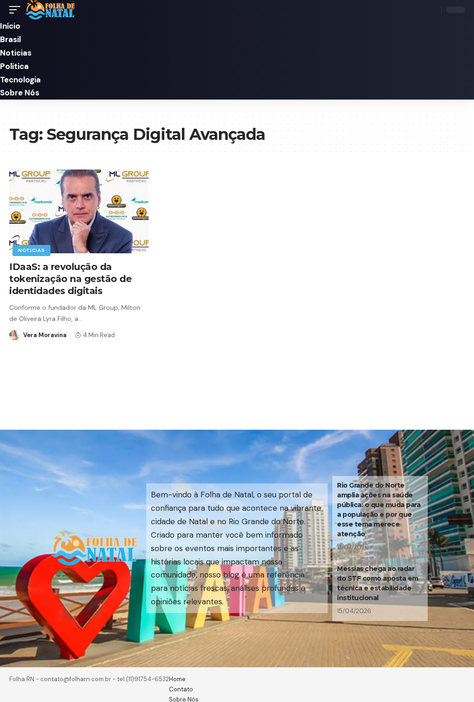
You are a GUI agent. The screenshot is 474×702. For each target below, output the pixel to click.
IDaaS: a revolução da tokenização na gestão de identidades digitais (70, 278)
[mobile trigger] (17, 9)
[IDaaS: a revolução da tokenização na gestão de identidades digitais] (79, 211)
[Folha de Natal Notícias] (50, 9)
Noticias (31, 250)
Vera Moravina (45, 335)
